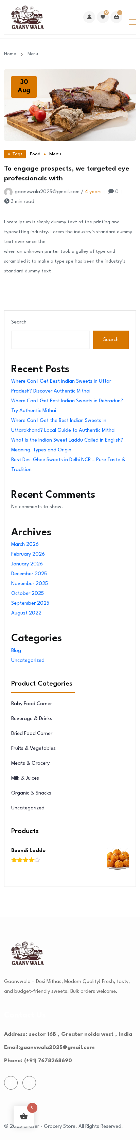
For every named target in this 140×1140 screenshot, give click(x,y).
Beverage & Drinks (31, 718)
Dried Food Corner (31, 733)
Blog (16, 650)
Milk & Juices (25, 778)
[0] (103, 17)
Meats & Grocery (30, 763)
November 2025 (29, 583)
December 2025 (29, 574)
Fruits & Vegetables (33, 748)
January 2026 (27, 564)
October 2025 (27, 593)
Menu (55, 154)
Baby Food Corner (31, 704)
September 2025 (30, 603)
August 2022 (26, 613)
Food (35, 154)
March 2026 (25, 544)
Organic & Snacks (31, 793)
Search (19, 322)
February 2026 (28, 554)
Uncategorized (28, 660)
